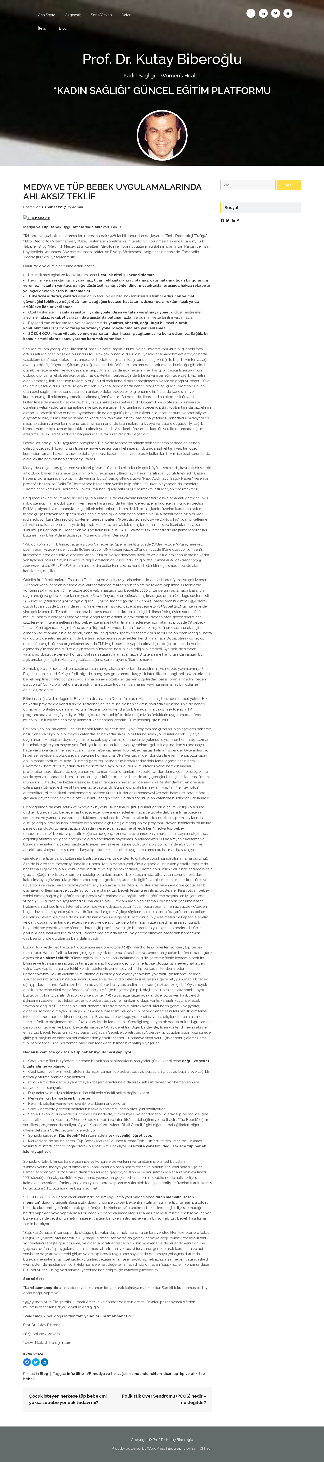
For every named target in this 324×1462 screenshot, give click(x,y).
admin (77, 207)
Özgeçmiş (73, 15)
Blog (63, 28)
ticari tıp (170, 1374)
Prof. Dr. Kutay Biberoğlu (162, 59)
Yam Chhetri (201, 1448)
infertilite (75, 1374)
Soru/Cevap (101, 15)
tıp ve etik (188, 1374)
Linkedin (263, 13)
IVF (88, 1374)
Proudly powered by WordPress (138, 1448)
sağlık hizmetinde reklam (139, 1374)
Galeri (126, 15)
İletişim (44, 28)
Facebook (250, 13)
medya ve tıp (104, 1374)
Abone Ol (287, 13)
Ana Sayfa (46, 15)
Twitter (275, 13)
